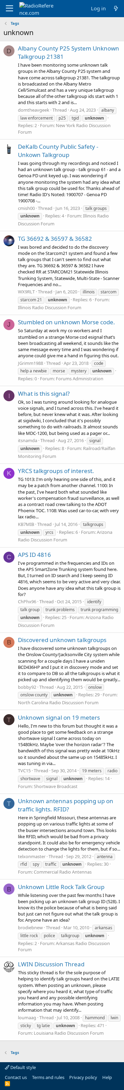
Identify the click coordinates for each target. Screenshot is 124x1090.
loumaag (27, 1017)
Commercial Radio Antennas (63, 872)
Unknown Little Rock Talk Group (61, 887)
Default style (22, 1067)
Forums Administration (79, 378)
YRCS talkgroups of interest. (56, 471)
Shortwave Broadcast (56, 786)
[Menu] (9, 8)
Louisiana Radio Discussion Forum (69, 1033)
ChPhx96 (27, 601)
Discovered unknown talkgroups (62, 640)
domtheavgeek (33, 110)
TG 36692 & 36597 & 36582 (55, 239)
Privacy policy (83, 1077)
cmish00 (26, 208)
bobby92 (27, 687)
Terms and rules (48, 1077)
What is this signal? (44, 393)
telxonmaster (31, 856)
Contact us (16, 1077)
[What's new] (116, 8)
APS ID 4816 (34, 555)
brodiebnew (30, 927)
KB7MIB (26, 524)
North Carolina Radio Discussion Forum (58, 702)
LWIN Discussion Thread (51, 964)
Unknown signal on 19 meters (59, 717)
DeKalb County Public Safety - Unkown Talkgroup (58, 151)
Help (107, 1077)
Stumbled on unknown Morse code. (66, 322)
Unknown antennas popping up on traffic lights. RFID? (65, 805)
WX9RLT (26, 292)
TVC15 (24, 770)
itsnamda (27, 440)
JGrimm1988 (30, 363)
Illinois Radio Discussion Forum (49, 307)
